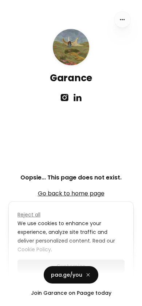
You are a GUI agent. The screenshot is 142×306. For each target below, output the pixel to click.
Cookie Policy (34, 249)
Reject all (28, 214)
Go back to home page (71, 193)
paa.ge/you (66, 274)
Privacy (11, 299)
